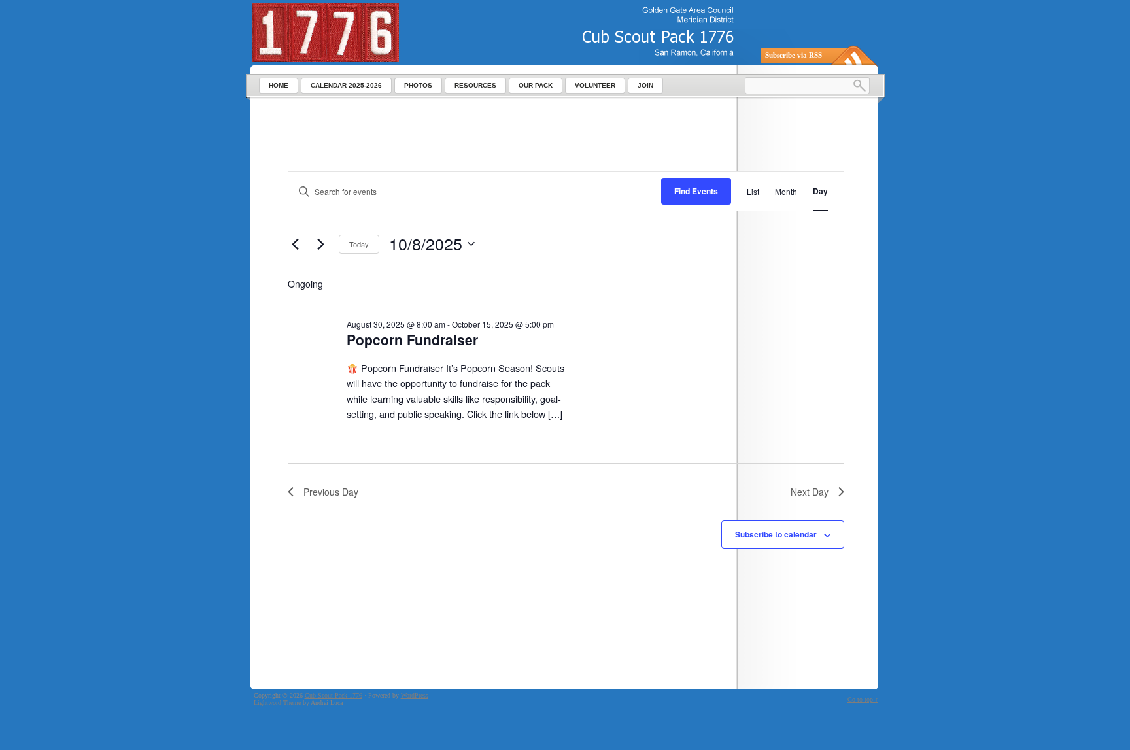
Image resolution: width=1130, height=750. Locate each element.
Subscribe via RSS (793, 55)
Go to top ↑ (863, 699)
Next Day (810, 491)
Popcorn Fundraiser (412, 339)
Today (359, 244)
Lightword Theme (277, 702)
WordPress (414, 695)
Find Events (696, 191)
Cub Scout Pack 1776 (333, 695)
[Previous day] (295, 244)
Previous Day (330, 491)
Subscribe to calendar (776, 534)
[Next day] (321, 244)
